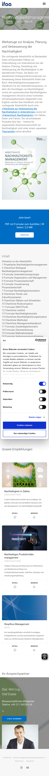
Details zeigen (35, 417)
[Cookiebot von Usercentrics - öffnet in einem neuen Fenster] (35, 340)
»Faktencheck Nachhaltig (15, 115)
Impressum (30, 761)
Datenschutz (19, 761)
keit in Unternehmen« (24, 112)
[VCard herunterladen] (3, 711)
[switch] (42, 392)
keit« (31, 115)
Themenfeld (8, 131)
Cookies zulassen (24, 425)
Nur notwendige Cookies (24, 433)
